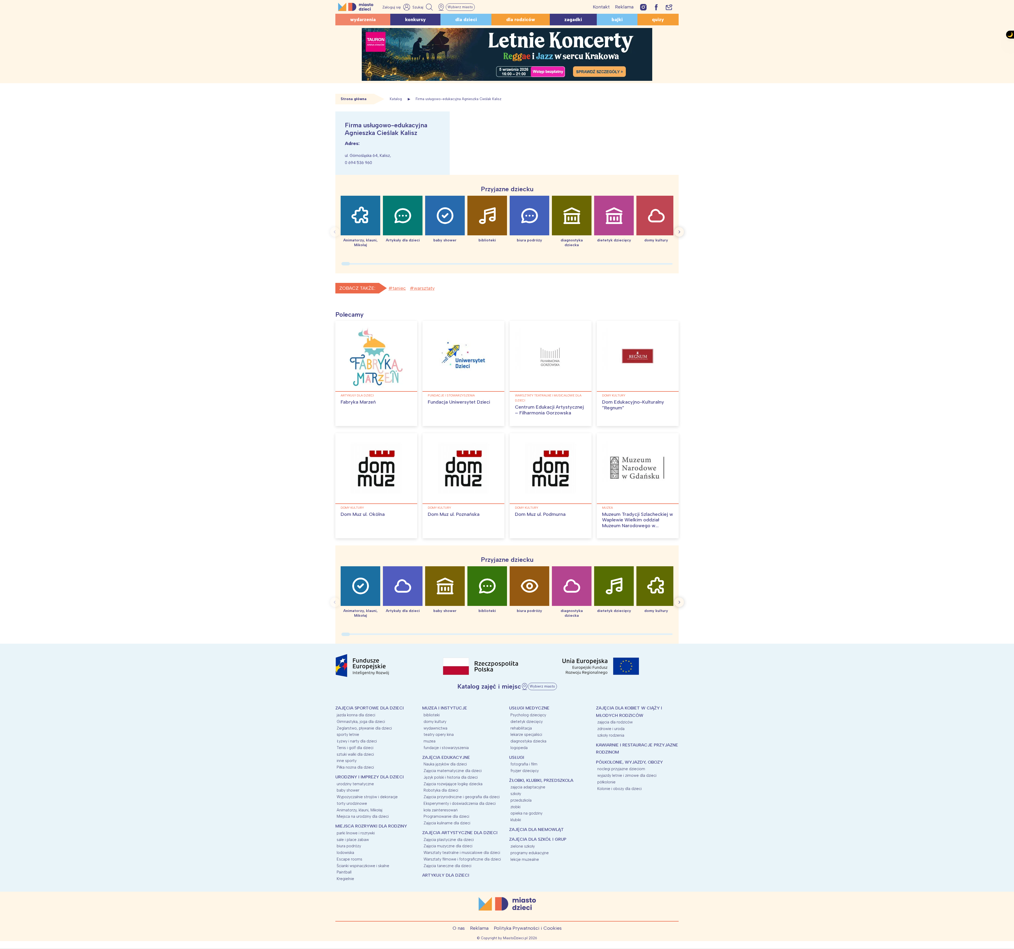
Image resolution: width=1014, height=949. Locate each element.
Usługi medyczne (529, 707)
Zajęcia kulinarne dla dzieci (447, 823)
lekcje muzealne (524, 859)
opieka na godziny (526, 813)
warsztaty (424, 288)
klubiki (515, 819)
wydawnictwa (435, 728)
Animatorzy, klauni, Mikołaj (359, 810)
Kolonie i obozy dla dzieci (619, 788)
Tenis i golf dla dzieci (355, 747)
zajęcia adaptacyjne (527, 787)
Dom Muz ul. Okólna (363, 514)
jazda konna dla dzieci (356, 715)
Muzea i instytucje (444, 707)
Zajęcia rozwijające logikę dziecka (453, 784)
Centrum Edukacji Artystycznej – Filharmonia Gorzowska (549, 410)
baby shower (348, 790)
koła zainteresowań (441, 810)
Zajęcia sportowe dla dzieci (369, 707)
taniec (399, 288)
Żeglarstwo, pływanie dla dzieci (364, 728)
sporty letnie (348, 734)
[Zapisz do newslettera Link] (669, 7)
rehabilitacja (521, 728)
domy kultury (613, 395)
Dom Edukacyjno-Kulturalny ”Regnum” (633, 405)
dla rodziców (520, 19)
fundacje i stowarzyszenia (451, 395)
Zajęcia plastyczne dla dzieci (449, 839)
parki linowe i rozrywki (356, 833)
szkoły (515, 793)
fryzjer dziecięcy (524, 770)
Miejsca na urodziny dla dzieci (363, 816)
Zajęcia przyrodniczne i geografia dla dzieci (462, 796)
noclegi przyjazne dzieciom (621, 768)
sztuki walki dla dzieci (355, 754)
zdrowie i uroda (611, 728)
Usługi (516, 757)
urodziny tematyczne (355, 784)
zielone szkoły (522, 846)
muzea (607, 507)
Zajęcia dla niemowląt (536, 829)
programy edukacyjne (529, 852)
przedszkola (521, 800)
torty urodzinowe (352, 803)
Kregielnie (345, 878)
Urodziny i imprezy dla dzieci (369, 776)
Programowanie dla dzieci (446, 816)
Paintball (344, 872)
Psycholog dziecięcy (528, 715)
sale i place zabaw (353, 839)
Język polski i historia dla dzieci (451, 777)
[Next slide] (679, 232)
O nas (459, 928)
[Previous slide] (335, 232)
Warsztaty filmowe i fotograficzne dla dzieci (462, 859)
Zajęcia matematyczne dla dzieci (453, 770)
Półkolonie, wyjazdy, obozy (629, 762)
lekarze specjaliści (526, 734)
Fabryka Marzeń (358, 402)
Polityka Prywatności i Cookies (528, 928)
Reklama (624, 7)
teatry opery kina (439, 734)
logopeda (519, 747)
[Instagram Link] (643, 7)
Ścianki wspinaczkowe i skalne (363, 865)
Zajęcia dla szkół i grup (537, 839)
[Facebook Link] (656, 7)
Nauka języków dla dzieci (445, 764)
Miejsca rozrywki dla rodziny (371, 826)
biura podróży (349, 846)
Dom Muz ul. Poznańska (454, 514)
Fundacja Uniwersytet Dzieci (459, 402)
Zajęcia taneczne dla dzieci (447, 865)
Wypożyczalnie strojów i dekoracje (367, 796)
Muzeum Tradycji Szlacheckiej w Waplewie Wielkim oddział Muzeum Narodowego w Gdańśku (637, 522)
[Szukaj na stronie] (423, 7)
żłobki (515, 807)
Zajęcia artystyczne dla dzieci (459, 832)
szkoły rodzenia (610, 735)
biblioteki (432, 715)
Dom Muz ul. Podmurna (540, 514)
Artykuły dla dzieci (357, 395)
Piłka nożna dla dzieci (355, 767)
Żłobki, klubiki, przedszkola (541, 780)
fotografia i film (523, 764)
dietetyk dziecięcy (526, 721)
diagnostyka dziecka (528, 741)
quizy (658, 19)
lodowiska (345, 852)
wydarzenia (363, 19)
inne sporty (346, 760)
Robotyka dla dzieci (441, 790)
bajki (617, 19)
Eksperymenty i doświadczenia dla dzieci (460, 803)
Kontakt (601, 7)
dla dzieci (466, 19)
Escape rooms (349, 859)
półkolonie (606, 782)
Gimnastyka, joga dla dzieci (361, 721)
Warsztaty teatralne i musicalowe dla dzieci (548, 398)
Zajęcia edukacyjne (446, 757)
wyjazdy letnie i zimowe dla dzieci (626, 775)
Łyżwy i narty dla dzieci (357, 741)
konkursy (415, 19)
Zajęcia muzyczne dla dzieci (448, 846)
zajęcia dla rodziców (615, 722)
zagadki (573, 19)
